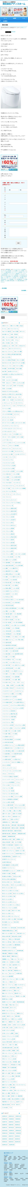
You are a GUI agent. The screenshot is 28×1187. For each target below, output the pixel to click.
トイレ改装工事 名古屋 (16, 753)
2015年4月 (11, 1139)
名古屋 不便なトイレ (20, 853)
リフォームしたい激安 (20, 805)
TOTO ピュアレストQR (18, 382)
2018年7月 (4, 1121)
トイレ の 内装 (21, 270)
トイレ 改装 (5, 651)
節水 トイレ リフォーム (19, 1090)
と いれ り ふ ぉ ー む (7, 402)
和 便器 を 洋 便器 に (7, 876)
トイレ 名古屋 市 (6, 594)
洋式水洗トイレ (5, 1064)
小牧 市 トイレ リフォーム (8, 979)
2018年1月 (4, 1127)
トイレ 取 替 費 (13, 579)
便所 (14, 839)
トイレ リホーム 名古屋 (20, 554)
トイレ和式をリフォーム (7, 745)
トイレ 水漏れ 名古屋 (7, 685)
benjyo (21, 325)
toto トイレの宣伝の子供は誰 (8, 360)
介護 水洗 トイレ (16, 816)
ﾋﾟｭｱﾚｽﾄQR (5, 1107)
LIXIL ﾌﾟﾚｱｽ (14, 343)
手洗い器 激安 (5, 1007)
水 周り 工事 (5, 1027)
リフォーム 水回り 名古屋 (8, 802)
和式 (16, 930)
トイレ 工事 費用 (6, 636)
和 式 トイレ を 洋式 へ (7, 899)
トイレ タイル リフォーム (8, 485)
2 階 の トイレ (5, 325)
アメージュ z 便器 (6, 408)
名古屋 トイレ (20, 847)
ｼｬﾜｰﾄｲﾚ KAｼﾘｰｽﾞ (15, 1104)
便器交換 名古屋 (21, 833)
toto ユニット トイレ (7, 365)
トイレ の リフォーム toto (8, 462)
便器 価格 (8, 269)
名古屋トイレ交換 (6, 873)
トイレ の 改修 (5, 477)
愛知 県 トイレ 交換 (20, 996)
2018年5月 (17, 1121)
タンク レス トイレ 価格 (7, 451)
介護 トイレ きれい (6, 813)
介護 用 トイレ (5, 819)
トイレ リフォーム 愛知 (7, 531)
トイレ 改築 (17, 280)
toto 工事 (4, 371)
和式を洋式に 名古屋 (16, 936)
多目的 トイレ (5, 962)
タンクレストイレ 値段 (7, 454)
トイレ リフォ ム (16, 494)
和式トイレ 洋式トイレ (18, 942)
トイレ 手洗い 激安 (19, 639)
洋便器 (13, 1050)
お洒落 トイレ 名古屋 (7, 400)
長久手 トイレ (19, 1101)
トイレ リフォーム (6, 497)
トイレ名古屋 (17, 739)
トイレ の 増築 (16, 474)
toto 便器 (4, 368)
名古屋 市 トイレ (16, 856)
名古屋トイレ (20, 870)
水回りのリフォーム (17, 1042)
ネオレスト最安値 (6, 765)
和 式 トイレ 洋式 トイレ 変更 (9, 919)
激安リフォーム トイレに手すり (9, 1081)
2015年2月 (4, 1141)
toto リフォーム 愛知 (18, 365)
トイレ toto (4, 457)
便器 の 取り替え (6, 825)
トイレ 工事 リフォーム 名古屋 (9, 277)
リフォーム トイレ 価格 (7, 788)
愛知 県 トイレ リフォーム (8, 996)
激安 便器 (18, 1076)
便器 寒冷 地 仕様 (6, 833)
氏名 (5, 189)
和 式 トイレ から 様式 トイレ (18, 885)
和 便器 (13, 873)
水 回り (11, 1027)
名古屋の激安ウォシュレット (8, 870)
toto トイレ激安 (20, 360)
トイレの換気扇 (17, 699)
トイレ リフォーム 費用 (7, 554)
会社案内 (5, 21)
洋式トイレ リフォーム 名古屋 (9, 1059)
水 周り (9, 1024)
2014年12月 (17, 1141)
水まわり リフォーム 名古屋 (8, 1039)
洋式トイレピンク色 (6, 1061)
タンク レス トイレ (17, 448)
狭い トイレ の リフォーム (19, 1084)
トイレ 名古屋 (16, 588)
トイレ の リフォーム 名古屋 (19, 269)
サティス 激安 (20, 437)
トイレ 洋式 (5, 662)
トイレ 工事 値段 (19, 277)
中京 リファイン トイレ (20, 808)
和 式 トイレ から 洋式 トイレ (9, 887)
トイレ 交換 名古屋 (16, 562)
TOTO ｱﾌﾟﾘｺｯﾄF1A (18, 385)
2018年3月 (11, 1124)
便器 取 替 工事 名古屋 (7, 830)
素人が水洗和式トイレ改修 (18, 1099)
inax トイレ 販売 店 (6, 331)
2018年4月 (4, 1124)
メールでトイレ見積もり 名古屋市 (10, 776)
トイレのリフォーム (18, 691)
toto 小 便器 (19, 368)
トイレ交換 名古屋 (15, 731)
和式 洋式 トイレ (21, 933)
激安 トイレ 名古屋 (16, 1073)
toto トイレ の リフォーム (15, 348)
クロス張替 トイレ (17, 434)
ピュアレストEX (17, 770)
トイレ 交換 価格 (6, 562)
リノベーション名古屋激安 (8, 782)
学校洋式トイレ (17, 970)
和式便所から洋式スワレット (8, 950)
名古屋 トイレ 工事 (20, 850)
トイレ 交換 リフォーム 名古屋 (9, 559)
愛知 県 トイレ (18, 993)
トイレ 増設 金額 (6, 616)
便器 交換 (14, 825)
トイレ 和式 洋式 (14, 276)
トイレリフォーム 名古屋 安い (9, 711)
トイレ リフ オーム (6, 494)
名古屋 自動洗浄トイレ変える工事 (10, 865)
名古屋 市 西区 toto (6, 862)
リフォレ (18, 782)
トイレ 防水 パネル (6, 682)
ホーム (5, 18)
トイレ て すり (12, 457)
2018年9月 (11, 1119)
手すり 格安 (5, 1004)
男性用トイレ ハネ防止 (7, 1090)
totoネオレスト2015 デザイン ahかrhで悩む (12, 394)
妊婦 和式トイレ (16, 964)
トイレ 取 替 (5, 579)
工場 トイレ (5, 982)
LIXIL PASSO (14, 334)
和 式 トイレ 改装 (6, 910)
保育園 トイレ (20, 839)
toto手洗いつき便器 (6, 397)
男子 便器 (13, 1087)
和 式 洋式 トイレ (6, 925)
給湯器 (14, 18)
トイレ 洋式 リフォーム (14, 662)
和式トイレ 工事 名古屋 (14, 939)
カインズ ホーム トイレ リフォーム (10, 425)
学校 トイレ (5, 967)
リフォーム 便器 (18, 796)
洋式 (18, 1050)
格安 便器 (17, 1016)
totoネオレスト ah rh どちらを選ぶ (10, 391)
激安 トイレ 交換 (6, 1073)
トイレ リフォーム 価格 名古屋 (9, 508)
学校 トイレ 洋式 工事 (7, 970)
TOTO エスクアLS (6, 377)
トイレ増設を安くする (7, 748)
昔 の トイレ (13, 1007)
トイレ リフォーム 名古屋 (16, 272)
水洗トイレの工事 (6, 1050)
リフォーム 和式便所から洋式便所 (10, 799)
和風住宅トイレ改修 (12, 953)
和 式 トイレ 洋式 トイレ (8, 913)
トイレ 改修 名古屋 (6, 642)
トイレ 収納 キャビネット (15, 576)
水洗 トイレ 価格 (13, 1044)
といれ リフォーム (6, 405)
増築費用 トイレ (6, 959)
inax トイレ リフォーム (13, 328)
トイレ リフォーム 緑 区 (7, 551)
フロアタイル (11, 773)
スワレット (4, 445)
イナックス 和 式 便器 (7, 414)
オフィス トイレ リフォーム (8, 417)
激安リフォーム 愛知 (7, 1084)
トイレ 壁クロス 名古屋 (7, 619)
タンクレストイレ (19, 451)
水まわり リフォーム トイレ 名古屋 (10, 1036)
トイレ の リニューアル (7, 460)
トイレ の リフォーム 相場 (8, 468)
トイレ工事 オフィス (18, 748)
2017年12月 (11, 1127)
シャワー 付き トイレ (7, 440)
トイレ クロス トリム (18, 682)
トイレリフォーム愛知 (20, 725)
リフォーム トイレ (15, 785)
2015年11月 (5, 1133)
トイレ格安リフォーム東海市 (8, 756)
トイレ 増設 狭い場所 (7, 614)
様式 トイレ (20, 1021)
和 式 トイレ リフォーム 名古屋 (9, 907)
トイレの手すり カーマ (7, 699)
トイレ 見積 (12, 673)
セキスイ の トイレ (6, 448)
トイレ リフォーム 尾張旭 (8, 528)
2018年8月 (18, 1119)
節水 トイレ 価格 (6, 1093)
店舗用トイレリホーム (7, 990)
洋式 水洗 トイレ (6, 1056)
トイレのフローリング (7, 691)
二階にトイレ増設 (17, 810)
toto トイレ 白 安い (6, 357)
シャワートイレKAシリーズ (8, 442)
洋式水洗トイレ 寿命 (15, 1064)
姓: (10, 190)
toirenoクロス (22, 345)
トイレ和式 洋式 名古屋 (7, 742)
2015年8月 (4, 1136)
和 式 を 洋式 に (6, 885)
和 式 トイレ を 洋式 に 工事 (8, 896)
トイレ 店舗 (21, 636)
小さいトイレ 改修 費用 (7, 976)
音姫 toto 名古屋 (6, 1104)
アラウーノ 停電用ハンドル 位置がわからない (12, 411)
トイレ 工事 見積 (17, 634)
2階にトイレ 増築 (14, 325)
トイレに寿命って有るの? (8, 688)
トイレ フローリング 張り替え (9, 491)
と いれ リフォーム (18, 402)
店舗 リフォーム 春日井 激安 (8, 987)
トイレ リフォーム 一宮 (7, 505)
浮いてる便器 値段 (12, 1067)
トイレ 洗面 (17, 668)
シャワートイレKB (20, 442)
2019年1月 (4, 1116)
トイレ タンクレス (20, 485)
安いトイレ (11, 973)
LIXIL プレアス (6, 340)
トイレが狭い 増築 (19, 685)
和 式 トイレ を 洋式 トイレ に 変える (11, 905)
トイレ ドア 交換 (6, 488)
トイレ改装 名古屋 (20, 751)
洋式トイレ (14, 1056)
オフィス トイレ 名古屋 (7, 420)
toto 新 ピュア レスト (13, 371)
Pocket (13, 31)
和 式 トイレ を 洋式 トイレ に (9, 902)
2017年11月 (18, 1127)
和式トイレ (4, 939)
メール (5, 203)
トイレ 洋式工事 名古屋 (7, 668)
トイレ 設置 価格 (15, 676)
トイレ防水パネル (16, 759)
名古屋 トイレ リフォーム (8, 850)
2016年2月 (11, 1130)
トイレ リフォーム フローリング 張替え (11, 502)
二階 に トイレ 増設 (6, 810)
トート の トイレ (6, 762)
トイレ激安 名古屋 (6, 759)
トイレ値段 (14, 733)
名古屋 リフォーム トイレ (8, 853)
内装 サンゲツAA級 (16, 842)
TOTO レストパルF (7, 385)
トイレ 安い (17, 619)
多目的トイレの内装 (14, 962)
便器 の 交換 (15, 822)
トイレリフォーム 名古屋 (17, 708)
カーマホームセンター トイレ (9, 431)
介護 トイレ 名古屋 (17, 813)
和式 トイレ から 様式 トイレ (9, 933)
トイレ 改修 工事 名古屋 (9, 280)
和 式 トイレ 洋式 (16, 910)
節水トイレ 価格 (6, 1096)
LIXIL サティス (18, 337)
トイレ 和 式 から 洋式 (7, 596)
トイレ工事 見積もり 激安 (8, 751)
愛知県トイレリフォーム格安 (8, 1002)
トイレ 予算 (17, 556)
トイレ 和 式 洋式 (7, 276)
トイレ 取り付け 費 (6, 582)
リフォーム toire (6, 785)
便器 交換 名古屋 (6, 828)
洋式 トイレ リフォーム (7, 1053)
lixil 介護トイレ (5, 334)
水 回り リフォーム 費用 (7, 1033)
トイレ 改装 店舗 (6, 653)
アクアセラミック (21, 405)
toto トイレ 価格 (18, 351)
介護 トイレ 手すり (6, 816)
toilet (13, 345)
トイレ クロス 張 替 (6, 482)
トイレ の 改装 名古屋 (16, 477)
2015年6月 (17, 1136)
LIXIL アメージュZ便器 (7, 337)
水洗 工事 (16, 1047)
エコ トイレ (16, 414)
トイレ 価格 (5, 568)
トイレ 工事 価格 (6, 628)
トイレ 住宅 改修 (19, 565)
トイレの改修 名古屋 (7, 702)
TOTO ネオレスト (6, 382)
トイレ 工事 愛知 (9, 279)
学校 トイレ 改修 (13, 967)
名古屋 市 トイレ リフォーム (8, 859)
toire (17, 345)
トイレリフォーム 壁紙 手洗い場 (9, 713)
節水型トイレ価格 (6, 1099)
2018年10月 (5, 1119)
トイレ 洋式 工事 (6, 665)
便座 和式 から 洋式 (6, 839)
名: (20, 190)
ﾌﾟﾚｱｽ (10, 1107)
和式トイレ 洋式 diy (6, 942)
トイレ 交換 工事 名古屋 (7, 565)
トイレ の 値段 (14, 270)
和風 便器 (4, 953)
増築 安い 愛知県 (6, 956)
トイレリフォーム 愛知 (7, 722)
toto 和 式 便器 (11, 368)
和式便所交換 (20, 950)
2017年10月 (5, 1130)
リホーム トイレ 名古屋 (7, 808)
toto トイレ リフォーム (7, 351)
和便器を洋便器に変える (7, 930)
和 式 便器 (20, 919)
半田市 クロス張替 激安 (7, 845)
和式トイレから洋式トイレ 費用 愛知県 (11, 944)
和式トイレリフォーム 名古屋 (9, 947)
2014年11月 (5, 1144)
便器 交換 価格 (21, 825)
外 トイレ (20, 959)
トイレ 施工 (5, 656)
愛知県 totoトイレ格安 (7, 999)
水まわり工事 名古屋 (7, 1042)
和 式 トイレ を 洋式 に (18, 893)
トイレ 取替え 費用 (6, 588)
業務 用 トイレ (12, 1021)
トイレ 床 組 (14, 636)
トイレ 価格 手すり (13, 568)
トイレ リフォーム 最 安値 (8, 542)
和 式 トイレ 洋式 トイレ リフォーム (10, 916)
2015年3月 (17, 1139)
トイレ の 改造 (5, 479)
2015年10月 (11, 1133)
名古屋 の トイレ (18, 845)
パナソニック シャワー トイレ (9, 768)
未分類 (3, 1016)
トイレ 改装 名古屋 (13, 651)
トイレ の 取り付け (6, 474)
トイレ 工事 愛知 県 (18, 279)
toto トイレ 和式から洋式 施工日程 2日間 (11, 354)
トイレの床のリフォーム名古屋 (9, 696)
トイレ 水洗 (18, 659)
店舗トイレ (19, 987)
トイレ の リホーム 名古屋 (8, 471)
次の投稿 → (24, 290)
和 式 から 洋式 (17, 876)
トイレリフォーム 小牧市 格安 (9, 716)
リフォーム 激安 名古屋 (7, 805)
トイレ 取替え (15, 585)
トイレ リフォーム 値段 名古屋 (9, 511)
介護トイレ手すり (15, 819)
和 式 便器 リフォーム (7, 922)
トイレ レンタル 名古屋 (7, 556)
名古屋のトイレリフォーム (8, 867)
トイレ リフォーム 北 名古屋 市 (9, 514)
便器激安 (4, 836)
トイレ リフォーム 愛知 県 (13, 273)
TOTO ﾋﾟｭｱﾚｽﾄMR (6, 388)
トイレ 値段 (5, 576)
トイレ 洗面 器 (5, 671)
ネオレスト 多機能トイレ (17, 762)
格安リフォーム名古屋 (17, 1019)
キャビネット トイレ (7, 434)
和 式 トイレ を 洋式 (7, 893)
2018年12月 (11, 1116)
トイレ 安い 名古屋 (6, 622)
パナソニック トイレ (7, 770)
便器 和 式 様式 (17, 830)
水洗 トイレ (5, 1044)
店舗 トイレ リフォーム (7, 984)
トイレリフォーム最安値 (19, 728)
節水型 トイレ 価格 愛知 (16, 1096)
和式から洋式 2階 (6, 936)
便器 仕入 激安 (15, 828)
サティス (4, 437)
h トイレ (4, 328)
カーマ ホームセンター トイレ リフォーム (11, 428)
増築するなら (15, 956)
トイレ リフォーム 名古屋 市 (8, 519)
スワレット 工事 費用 (14, 445)
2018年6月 (11, 1121)
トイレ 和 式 (14, 594)
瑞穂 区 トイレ (5, 1087)
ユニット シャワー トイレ (8, 779)
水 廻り (16, 1033)
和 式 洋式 (16, 922)
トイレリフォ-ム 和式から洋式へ (17, 705)
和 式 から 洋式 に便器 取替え (9, 879)
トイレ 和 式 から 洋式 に (8, 599)
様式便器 (4, 1024)
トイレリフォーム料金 (7, 728)
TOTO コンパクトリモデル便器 (9, 380)
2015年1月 (11, 1141)
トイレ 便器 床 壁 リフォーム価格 (10, 571)
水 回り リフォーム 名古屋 (8, 1030)
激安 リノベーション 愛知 (8, 1076)
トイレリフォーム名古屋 (7, 725)
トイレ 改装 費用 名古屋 (17, 653)
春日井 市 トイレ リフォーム (8, 1013)
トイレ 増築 (5, 611)
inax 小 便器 (15, 331)
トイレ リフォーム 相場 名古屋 (9, 548)
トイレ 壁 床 (14, 616)
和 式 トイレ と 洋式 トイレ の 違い (10, 890)
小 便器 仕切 (19, 973)
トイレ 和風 (20, 608)
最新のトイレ (20, 1013)
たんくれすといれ (19, 400)
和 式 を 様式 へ (18, 882)
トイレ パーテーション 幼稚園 (18, 488)
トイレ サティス (16, 482)
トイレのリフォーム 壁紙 (8, 693)
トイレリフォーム (6, 708)
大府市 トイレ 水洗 (6, 964)
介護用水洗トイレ (6, 822)
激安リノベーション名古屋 (8, 1079)
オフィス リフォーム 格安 (8, 422)
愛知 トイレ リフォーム (7, 993)
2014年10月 (11, 1144)
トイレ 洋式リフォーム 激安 (18, 665)
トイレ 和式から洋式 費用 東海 (9, 608)
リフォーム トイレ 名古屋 (8, 790)
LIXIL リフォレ (15, 340)
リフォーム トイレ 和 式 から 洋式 (10, 793)
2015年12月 (18, 1130)
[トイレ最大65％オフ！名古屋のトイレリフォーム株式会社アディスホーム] (14, 4)
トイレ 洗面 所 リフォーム (17, 671)
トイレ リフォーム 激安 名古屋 (9, 545)
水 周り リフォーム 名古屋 (19, 1024)
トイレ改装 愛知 (6, 753)
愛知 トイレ (16, 990)
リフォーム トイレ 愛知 (7, 796)
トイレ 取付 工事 (6, 585)
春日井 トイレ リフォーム (8, 1010)
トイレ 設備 (19, 673)
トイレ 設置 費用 (16, 679)
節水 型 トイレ (15, 1093)
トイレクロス (5, 705)
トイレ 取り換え (16, 582)
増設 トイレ (14, 959)
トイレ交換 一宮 (6, 731)
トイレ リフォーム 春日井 (12, 275)
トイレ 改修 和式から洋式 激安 (9, 645)
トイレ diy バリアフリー (19, 454)
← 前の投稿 (4, 288)
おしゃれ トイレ (17, 397)
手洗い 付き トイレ (13, 1004)
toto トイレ (4, 348)
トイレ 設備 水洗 (6, 676)
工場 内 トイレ (12, 982)
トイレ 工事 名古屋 (6, 631)
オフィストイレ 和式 (20, 422)
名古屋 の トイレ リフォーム (8, 847)
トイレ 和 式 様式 (20, 599)
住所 (5, 222)
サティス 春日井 (11, 437)
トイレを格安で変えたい (18, 702)
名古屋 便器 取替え (6, 856)
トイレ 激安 (5, 673)
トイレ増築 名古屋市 (19, 745)
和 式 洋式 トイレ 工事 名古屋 (9, 927)
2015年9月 (18, 1133)
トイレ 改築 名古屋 (19, 648)
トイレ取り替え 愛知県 (7, 739)
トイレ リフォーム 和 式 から (9, 525)
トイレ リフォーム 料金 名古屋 (9, 537)
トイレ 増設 (12, 611)
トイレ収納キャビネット (7, 736)
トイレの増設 (18, 693)
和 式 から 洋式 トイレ (7, 882)
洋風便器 (4, 1067)
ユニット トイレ (19, 779)
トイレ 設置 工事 (6, 679)
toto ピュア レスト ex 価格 (18, 362)
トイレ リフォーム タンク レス (9, 499)
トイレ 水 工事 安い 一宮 (8, 659)
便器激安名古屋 (11, 836)
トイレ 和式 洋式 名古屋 (7, 605)
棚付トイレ (4, 1021)
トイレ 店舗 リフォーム (7, 639)
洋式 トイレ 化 (18, 1053)
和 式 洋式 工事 (21, 927)
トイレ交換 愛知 (6, 733)
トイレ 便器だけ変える (7, 574)
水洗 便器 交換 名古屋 (7, 1047)
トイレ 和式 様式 (16, 602)
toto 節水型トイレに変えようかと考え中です (12, 374)
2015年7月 (11, 1136)
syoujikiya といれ (6, 345)
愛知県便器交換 (20, 1002)
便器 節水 (14, 833)
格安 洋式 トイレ (6, 1019)
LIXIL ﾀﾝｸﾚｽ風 (5, 343)
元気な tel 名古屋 (6, 842)
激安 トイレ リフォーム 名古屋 (9, 1070)
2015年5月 (4, 1139)
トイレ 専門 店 (5, 625)
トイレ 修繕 (17, 574)
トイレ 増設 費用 (17, 614)
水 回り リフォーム (19, 1027)
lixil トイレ (22, 331)
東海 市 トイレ (10, 1016)
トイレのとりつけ (20, 688)
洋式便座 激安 (16, 1061)
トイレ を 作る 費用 (15, 479)
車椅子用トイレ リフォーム (8, 1101)
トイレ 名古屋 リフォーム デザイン (10, 591)
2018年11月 (18, 1116)
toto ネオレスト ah (6, 362)
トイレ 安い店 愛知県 (17, 622)
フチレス (4, 773)
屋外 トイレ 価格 (20, 979)
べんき (13, 405)
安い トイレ (5, 973)
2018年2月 (17, 1124)
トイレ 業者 (12, 656)
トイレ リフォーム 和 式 (7, 522)
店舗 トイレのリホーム (20, 984)
